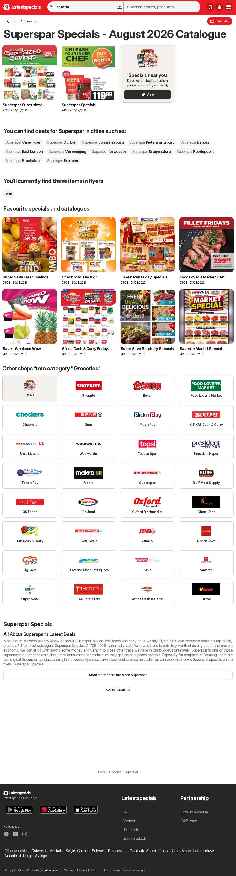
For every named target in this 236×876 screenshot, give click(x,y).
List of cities (131, 829)
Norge (27, 855)
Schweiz (98, 850)
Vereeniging (67, 151)
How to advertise (194, 812)
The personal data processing (123, 870)
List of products (134, 838)
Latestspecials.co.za (44, 870)
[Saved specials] (210, 7)
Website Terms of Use (80, 870)
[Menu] (229, 7)
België (70, 850)
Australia (56, 850)
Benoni (194, 142)
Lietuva (208, 850)
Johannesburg (103, 142)
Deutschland (117, 850)
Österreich (39, 850)
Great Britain (181, 850)
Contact (128, 821)
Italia (196, 850)
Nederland (13, 855)
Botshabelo (23, 160)
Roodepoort (194, 151)
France (164, 850)
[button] (219, 7)
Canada (83, 850)
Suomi (151, 850)
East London (24, 151)
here (173, 641)
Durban (61, 142)
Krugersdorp (151, 151)
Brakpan (62, 160)
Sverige (41, 855)
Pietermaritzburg (152, 142)
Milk (8, 194)
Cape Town (23, 142)
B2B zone (189, 821)
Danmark (137, 850)
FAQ (125, 812)
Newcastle (109, 151)
